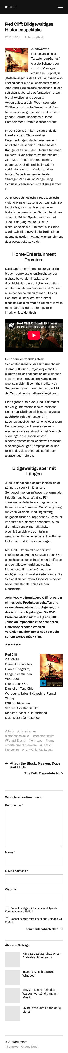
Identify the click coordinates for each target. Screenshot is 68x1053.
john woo (36, 740)
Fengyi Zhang (16, 740)
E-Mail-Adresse (16, 870)
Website (10, 889)
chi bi (10, 731)
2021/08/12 (12, 37)
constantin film (44, 736)
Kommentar (14, 805)
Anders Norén (30, 1046)
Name (10, 852)
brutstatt (10, 6)
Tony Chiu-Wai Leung (38, 749)
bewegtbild (35, 37)
